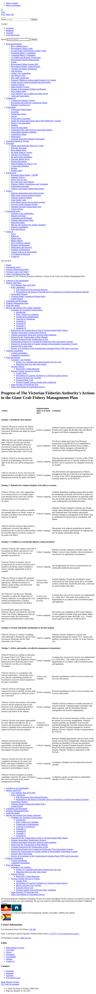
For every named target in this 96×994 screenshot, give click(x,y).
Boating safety (16, 170)
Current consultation (19, 353)
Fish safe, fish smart (19, 148)
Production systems (18, 114)
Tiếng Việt (10, 14)
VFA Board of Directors (20, 254)
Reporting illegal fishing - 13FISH (24, 175)
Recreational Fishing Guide (22, 48)
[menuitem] (50, 280)
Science (9, 191)
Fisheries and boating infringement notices (27, 189)
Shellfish (14, 125)
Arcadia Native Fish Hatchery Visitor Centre (28, 51)
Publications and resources (21, 247)
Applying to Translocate (25, 319)
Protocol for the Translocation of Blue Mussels (29, 337)
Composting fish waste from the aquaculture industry (32, 130)
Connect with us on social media (24, 252)
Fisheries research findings (21, 198)
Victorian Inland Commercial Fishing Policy (28, 296)
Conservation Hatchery (20, 166)
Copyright (10, 950)
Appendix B (21, 323)
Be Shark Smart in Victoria (21, 152)
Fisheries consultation (19, 227)
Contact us (15, 256)
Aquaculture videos (18, 134)
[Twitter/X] (13, 35)
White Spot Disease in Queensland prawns (28, 387)
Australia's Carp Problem (21, 360)
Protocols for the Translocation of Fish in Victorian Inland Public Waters (39, 330)
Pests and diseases (18, 229)
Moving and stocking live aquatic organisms (28, 225)
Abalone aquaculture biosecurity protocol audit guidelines (33, 335)
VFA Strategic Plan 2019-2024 (23, 285)
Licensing (15, 112)
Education (10, 143)
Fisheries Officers (18, 177)
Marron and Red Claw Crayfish (28, 378)
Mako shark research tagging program (26, 195)
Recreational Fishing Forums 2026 (24, 64)
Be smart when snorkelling (21, 157)
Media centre (16, 238)
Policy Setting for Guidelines (27, 314)
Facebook (10, 28)
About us (9, 232)
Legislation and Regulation (21, 218)
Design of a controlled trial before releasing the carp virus (38, 362)
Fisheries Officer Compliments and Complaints (29, 184)
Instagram (10, 30)
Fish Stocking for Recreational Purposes (32, 290)
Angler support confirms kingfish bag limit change (31, 82)
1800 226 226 (25, 938)
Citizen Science (17, 209)
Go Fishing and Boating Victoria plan (26, 57)
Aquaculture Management (21, 109)
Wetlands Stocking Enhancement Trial (26, 207)
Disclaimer (10, 954)
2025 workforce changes (20, 243)
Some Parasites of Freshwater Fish (24, 385)
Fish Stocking (16, 71)
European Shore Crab (24, 380)
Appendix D (21, 328)
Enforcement (11, 173)
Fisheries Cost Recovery (20, 105)
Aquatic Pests (21, 373)
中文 (3, 14)
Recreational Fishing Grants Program (25, 66)
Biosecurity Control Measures (28, 369)
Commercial (11, 98)
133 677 (53, 934)
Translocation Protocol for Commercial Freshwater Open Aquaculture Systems (42, 342)
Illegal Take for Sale (19, 180)
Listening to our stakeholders (22, 213)
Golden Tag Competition (21, 73)
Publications (16, 137)
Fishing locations (17, 85)
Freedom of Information (20, 250)
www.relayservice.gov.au (69, 934)
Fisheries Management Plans (22, 220)
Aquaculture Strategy (19, 294)
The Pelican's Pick (18, 75)
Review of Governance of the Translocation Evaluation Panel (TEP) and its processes (44, 348)
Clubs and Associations (20, 96)
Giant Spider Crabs (18, 200)
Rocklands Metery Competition (23, 53)
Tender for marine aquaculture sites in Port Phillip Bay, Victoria (36, 121)
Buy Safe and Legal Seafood (22, 182)
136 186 (32, 929)
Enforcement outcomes (20, 186)
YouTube (9, 33)
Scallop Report (17, 299)
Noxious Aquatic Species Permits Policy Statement (36, 382)
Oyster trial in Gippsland (20, 118)
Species (14, 116)
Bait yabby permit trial (20, 78)
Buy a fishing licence (19, 46)
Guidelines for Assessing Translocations (26, 310)
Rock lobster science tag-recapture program (28, 202)
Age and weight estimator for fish (24, 204)
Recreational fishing (14, 44)
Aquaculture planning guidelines (24, 132)
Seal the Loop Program (20, 155)
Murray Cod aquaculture (20, 123)
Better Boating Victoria (20, 87)
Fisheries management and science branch (27, 193)
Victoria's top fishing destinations (24, 69)
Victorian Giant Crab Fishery (17, 272)
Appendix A (21, 321)
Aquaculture (11, 107)
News (13, 234)
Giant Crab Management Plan (18, 274)
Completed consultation (20, 355)
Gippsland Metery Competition (23, 55)
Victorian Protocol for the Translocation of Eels (29, 339)
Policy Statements (18, 287)
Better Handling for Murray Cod (24, 164)
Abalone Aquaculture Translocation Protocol (28, 333)
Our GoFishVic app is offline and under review (29, 94)
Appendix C (21, 326)
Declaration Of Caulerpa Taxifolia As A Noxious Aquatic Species (42, 375)
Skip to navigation (13, 5)
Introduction (21, 312)
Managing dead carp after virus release (31, 364)
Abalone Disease (17, 366)
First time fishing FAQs (20, 159)
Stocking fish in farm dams (21, 346)
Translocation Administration (27, 317)
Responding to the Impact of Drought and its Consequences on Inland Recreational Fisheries (52, 292)
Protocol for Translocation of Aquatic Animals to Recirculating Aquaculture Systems (44, 344)
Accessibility (11, 957)
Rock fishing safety (18, 91)
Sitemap (9, 959)
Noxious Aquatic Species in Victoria (25, 371)
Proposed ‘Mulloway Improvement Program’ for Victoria (33, 80)
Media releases (17, 241)
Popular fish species (19, 161)
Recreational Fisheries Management (25, 60)
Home (8, 265)
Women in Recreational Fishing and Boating (28, 89)
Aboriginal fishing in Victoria (17, 141)
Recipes (14, 168)
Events (13, 62)
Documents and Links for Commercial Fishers (29, 103)
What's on (15, 236)
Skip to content (12, 3)
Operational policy (13, 211)
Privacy (9, 952)
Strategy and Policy (18, 216)
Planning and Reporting (20, 245)
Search (3, 19)
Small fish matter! (18, 222)
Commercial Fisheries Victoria (23, 100)
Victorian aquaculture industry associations (28, 139)
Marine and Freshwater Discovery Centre (27, 146)
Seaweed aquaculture (19, 127)
